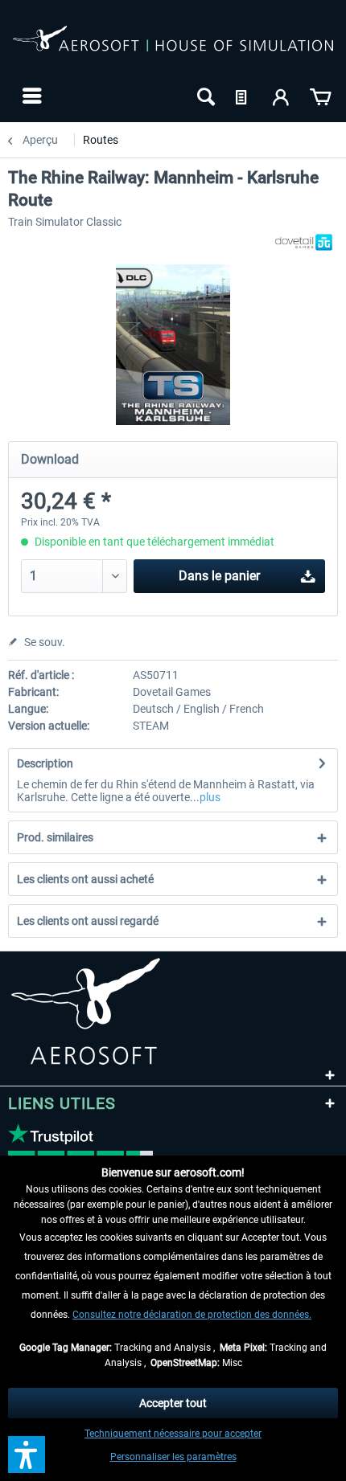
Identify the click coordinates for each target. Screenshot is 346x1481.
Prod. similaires (55, 837)
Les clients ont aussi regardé (88, 920)
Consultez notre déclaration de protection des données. (191, 1314)
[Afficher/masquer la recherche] (204, 96)
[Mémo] (243, 96)
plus (210, 797)
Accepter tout (173, 1403)
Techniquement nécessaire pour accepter (173, 1433)
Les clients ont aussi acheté (85, 879)
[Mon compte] (282, 96)
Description (45, 763)
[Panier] (320, 96)
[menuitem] (30, 96)
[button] (26, 1454)
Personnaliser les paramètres (173, 1457)
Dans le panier (219, 575)
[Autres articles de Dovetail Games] (304, 242)
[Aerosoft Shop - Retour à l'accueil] (173, 47)
